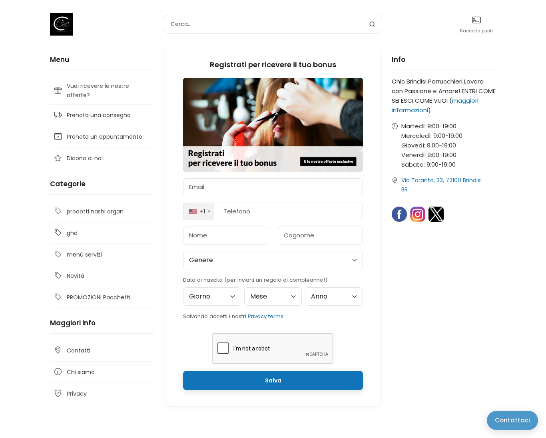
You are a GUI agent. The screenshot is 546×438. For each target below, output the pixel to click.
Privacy (77, 394)
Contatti (78, 350)
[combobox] (198, 211)
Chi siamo (81, 372)
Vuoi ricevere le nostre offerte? (98, 90)
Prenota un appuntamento (104, 137)
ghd (72, 233)
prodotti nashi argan (95, 211)
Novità (75, 276)
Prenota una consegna (99, 115)
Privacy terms (265, 316)
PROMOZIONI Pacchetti (98, 297)
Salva (273, 380)
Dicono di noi (85, 158)
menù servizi (84, 254)
